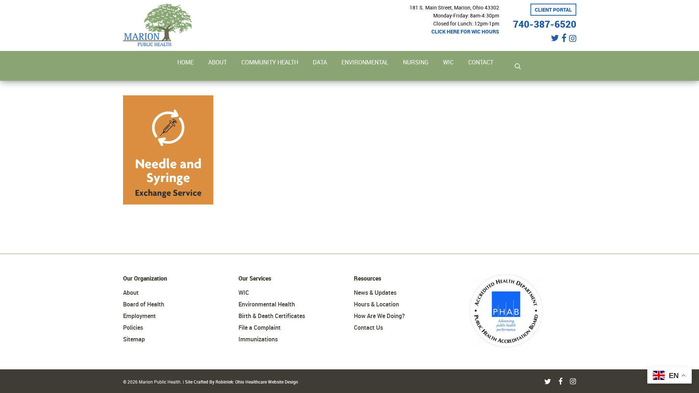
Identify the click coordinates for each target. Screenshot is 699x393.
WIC (243, 293)
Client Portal (553, 9)
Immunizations (258, 339)
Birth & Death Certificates (271, 316)
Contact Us (368, 327)
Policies (133, 327)
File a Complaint (259, 327)
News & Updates (375, 293)
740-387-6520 (544, 23)
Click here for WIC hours (465, 31)
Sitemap (134, 339)
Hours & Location (376, 304)
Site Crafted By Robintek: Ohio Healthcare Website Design (241, 382)
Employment (139, 316)
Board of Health (143, 304)
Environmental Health (266, 304)
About (131, 293)
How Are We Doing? (379, 316)
